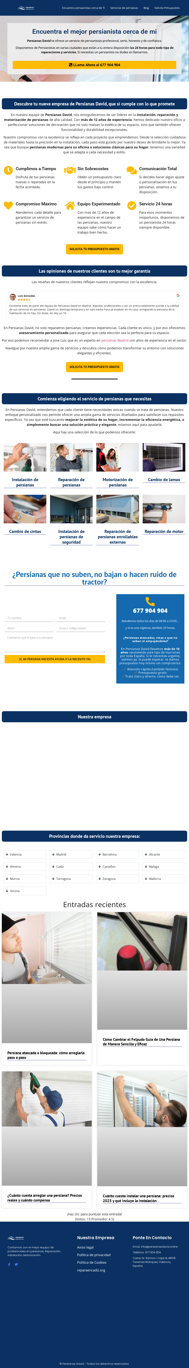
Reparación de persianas (71, 482)
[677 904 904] (150, 601)
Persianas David (73, 1364)
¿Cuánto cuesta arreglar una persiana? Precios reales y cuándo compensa (44, 1197)
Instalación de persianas (25, 482)
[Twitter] (16, 1264)
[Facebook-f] (9, 1264)
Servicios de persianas (124, 8)
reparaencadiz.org (91, 1270)
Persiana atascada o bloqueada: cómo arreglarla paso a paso (46, 1055)
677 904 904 (150, 610)
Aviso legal (85, 1247)
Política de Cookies (91, 1262)
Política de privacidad (94, 1255)
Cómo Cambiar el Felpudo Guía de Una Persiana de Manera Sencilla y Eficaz (141, 1042)
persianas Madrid (114, 340)
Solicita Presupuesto (167, 8)
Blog (146, 8)
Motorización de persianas (118, 482)
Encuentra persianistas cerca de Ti (83, 8)
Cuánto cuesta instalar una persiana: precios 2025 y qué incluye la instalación (138, 1198)
